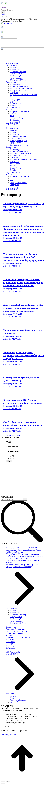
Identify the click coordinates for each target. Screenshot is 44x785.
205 (7, 435)
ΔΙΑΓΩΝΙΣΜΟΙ (12, 654)
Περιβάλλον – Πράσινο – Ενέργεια (19, 637)
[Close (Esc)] (2, 781)
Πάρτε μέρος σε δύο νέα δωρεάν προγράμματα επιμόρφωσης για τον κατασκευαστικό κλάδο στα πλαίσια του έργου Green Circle (24, 556)
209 (18, 435)
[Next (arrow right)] (4, 783)
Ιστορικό (13, 610)
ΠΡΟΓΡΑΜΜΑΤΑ (13, 652)
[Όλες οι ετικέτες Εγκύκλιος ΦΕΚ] (12, 447)
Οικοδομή (9, 644)
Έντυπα (13, 696)
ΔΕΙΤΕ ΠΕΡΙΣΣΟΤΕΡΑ (12, 212)
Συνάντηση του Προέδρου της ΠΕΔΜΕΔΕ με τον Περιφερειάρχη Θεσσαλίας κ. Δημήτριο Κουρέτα (24, 549)
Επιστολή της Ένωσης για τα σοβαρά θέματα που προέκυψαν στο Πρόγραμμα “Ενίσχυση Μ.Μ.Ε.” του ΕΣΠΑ (23, 282)
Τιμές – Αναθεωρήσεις (18, 700)
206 (9, 435)
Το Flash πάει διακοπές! (14, 552)
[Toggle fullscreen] (7, 781)
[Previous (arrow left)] (2, 783)
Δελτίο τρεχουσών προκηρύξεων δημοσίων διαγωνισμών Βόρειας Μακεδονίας (22, 566)
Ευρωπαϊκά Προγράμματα (15, 629)
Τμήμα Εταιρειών (16, 621)
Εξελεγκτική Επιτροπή (18, 619)
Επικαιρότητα (8, 210)
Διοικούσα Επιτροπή (18, 615)
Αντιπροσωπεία (16, 617)
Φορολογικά (10, 642)
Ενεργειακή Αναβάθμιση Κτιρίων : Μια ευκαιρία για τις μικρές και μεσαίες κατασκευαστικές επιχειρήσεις (23, 307)
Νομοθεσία (10, 640)
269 (23, 435)
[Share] (4, 781)
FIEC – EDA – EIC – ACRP (16, 631)
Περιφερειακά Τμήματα (19, 623)
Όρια (12, 698)
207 (12, 435)
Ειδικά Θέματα (11, 646)
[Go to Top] (22, 779)
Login (3, 15)
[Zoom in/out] (9, 781)
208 (15, 435)
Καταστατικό (15, 612)
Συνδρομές (14, 702)
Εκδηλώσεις (10, 648)
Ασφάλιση (9, 635)
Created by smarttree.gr (9, 735)
